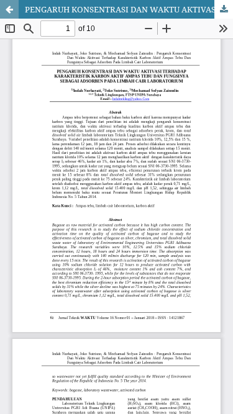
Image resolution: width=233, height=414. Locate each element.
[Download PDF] (223, 9)
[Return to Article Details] (9, 9)
